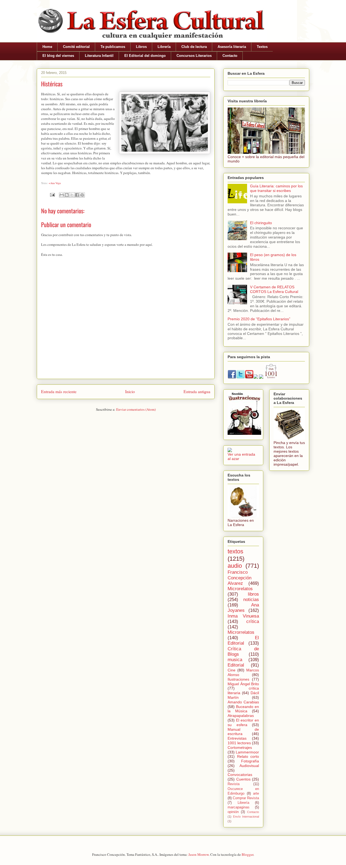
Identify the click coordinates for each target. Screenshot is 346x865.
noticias (251, 599)
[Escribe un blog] (66, 195)
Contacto (229, 56)
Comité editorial (76, 47)
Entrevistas (237, 738)
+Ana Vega (55, 183)
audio (235, 565)
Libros (141, 47)
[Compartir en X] (72, 195)
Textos (262, 47)
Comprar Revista (246, 798)
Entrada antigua (197, 391)
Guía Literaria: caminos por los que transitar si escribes (276, 188)
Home (47, 47)
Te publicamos (113, 47)
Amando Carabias (243, 702)
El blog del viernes (58, 56)
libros (253, 594)
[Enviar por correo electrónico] (61, 195)
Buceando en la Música (243, 708)
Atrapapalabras (241, 715)
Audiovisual (249, 765)
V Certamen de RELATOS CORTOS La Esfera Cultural (274, 289)
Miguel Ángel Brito (243, 684)
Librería (164, 47)
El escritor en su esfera (243, 722)
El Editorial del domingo (145, 56)
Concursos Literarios (194, 56)
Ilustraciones (238, 679)
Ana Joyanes (243, 607)
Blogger (247, 854)
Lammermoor (247, 752)
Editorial (236, 665)
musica (235, 659)
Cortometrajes (240, 747)
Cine (231, 670)
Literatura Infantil (99, 56)
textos (235, 551)
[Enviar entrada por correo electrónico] (52, 194)
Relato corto (248, 756)
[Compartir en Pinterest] (82, 195)
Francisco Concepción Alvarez (239, 578)
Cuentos (243, 779)
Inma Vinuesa (243, 616)
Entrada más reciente (58, 391)
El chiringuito (261, 223)
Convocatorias (240, 774)
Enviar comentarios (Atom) (136, 409)
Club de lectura (194, 47)
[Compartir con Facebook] (77, 195)
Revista (233, 784)
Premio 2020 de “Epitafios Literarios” (259, 319)
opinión (233, 812)
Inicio (130, 391)
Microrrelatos (241, 632)
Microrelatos (240, 588)
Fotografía (250, 761)
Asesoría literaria (232, 47)
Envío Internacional (246, 816)
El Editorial (243, 640)
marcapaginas (238, 807)
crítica (252, 621)
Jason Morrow (198, 854)
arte (256, 793)
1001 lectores (239, 743)
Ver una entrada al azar (241, 456)
